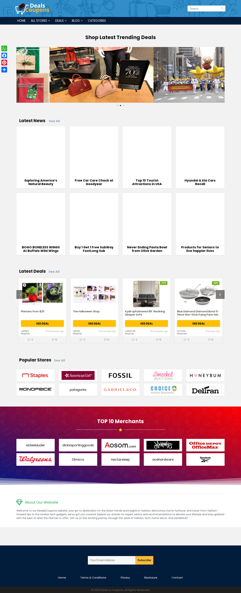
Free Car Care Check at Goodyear (94, 182)
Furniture (130, 331)
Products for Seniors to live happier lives (200, 249)
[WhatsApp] (4, 48)
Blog (76, 21)
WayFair (25, 333)
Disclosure (150, 577)
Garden (25, 331)
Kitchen (181, 331)
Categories (97, 21)
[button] (20, 75)
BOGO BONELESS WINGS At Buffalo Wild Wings (41, 249)
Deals (59, 21)
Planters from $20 (32, 311)
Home (21, 21)
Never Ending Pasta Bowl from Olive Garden (147, 249)
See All (54, 121)
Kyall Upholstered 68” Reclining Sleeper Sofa (145, 312)
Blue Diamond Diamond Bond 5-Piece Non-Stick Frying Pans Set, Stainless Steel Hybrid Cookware (198, 314)
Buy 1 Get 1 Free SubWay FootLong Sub (94, 249)
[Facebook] (4, 55)
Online (76, 331)
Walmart (182, 333)
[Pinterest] (4, 62)
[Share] (4, 69)
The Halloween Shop (86, 311)
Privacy (125, 577)
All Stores (39, 21)
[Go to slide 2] (120, 105)
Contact (177, 577)
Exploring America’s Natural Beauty (41, 182)
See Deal (42, 324)
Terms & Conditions (93, 577)
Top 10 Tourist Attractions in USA (147, 182)
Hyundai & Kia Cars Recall (200, 182)
